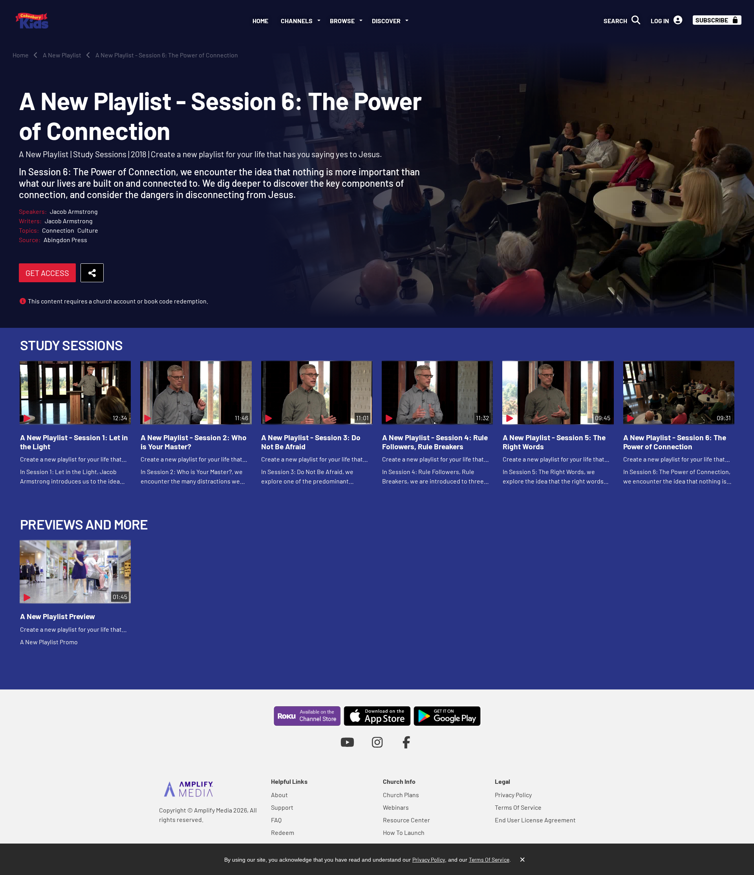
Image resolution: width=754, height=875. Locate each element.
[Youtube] (347, 742)
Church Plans (401, 794)
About (279, 794)
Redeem (282, 832)
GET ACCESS (47, 273)
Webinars (396, 807)
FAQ (276, 820)
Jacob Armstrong (74, 211)
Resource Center (406, 820)
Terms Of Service (518, 807)
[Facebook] (406, 742)
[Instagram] (377, 742)
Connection (58, 230)
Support (282, 807)
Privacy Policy (513, 794)
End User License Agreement (535, 820)
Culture (87, 230)
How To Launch (404, 832)
